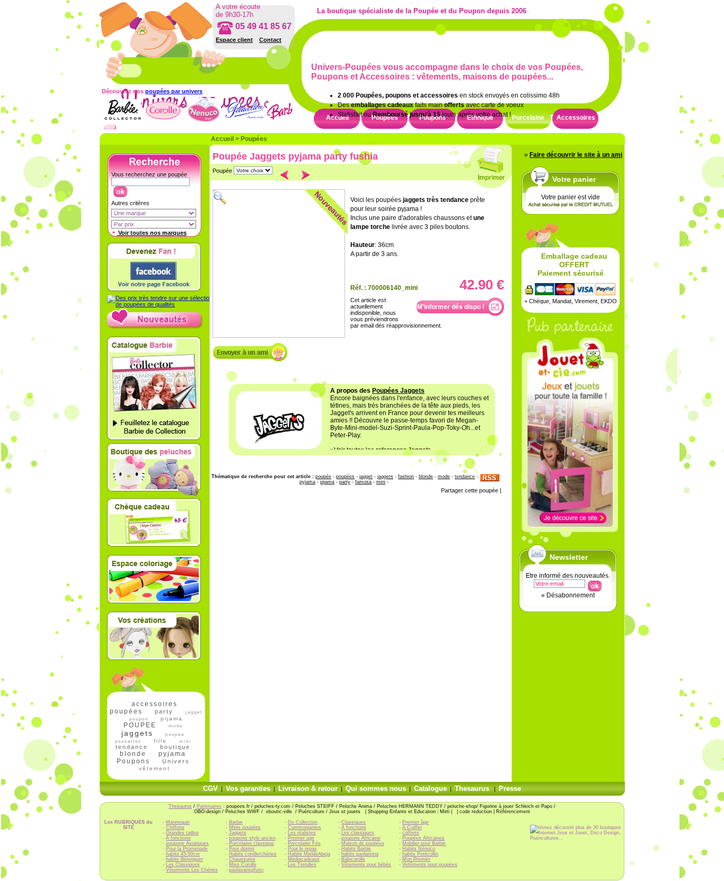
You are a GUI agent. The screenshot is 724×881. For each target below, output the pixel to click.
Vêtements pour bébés (366, 864)
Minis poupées (245, 827)
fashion (406, 476)
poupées (126, 711)
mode (176, 726)
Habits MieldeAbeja (309, 854)
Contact (270, 40)
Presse (510, 788)
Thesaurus (472, 788)
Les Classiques (183, 864)
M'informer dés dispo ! (450, 307)
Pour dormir (241, 848)
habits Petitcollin (420, 854)
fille (160, 741)
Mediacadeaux (304, 859)
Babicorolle (353, 859)
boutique (175, 747)
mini (380, 481)
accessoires (154, 704)
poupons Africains (361, 838)
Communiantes (304, 827)
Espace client (234, 40)
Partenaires (209, 806)
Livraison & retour (308, 788)
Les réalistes (302, 832)
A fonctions (178, 838)
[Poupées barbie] (285, 121)
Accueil (222, 139)
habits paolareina (359, 854)
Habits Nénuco (418, 848)
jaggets (137, 733)
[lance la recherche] (120, 189)
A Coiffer (412, 827)
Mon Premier (416, 859)
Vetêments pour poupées (429, 864)
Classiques (353, 822)
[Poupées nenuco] (203, 121)
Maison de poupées (362, 843)
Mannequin (178, 822)
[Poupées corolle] (163, 121)
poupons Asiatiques (187, 843)
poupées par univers (173, 91)
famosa (363, 481)
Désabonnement (570, 595)
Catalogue (430, 788)
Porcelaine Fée (304, 843)
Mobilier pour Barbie (424, 843)
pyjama (172, 753)
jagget (194, 712)
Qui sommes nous (376, 788)
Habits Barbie (356, 848)
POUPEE (139, 725)
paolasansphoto (246, 870)
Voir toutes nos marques (152, 233)
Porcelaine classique (251, 843)
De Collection (302, 822)
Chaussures (242, 859)
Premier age (301, 838)
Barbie (236, 822)
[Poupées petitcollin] (244, 121)
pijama (172, 718)
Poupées (254, 139)
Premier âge (415, 822)
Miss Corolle (243, 864)
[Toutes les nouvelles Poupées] (155, 327)
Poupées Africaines (423, 838)
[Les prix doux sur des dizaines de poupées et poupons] (160, 304)
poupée (174, 734)
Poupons (133, 761)
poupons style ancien (252, 838)
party (164, 711)
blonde (133, 753)
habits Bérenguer (184, 859)
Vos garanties (248, 788)
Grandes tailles (182, 832)
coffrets (410, 832)
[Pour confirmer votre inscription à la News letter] (594, 583)
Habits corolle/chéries (253, 854)
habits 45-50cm (183, 854)
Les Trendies (302, 864)
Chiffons (175, 827)
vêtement (154, 768)
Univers (176, 761)
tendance (132, 747)
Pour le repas (302, 848)
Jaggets (237, 832)
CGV (210, 788)
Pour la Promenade (187, 848)
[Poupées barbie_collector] (122, 121)
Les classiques (357, 832)
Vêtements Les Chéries (192, 870)
